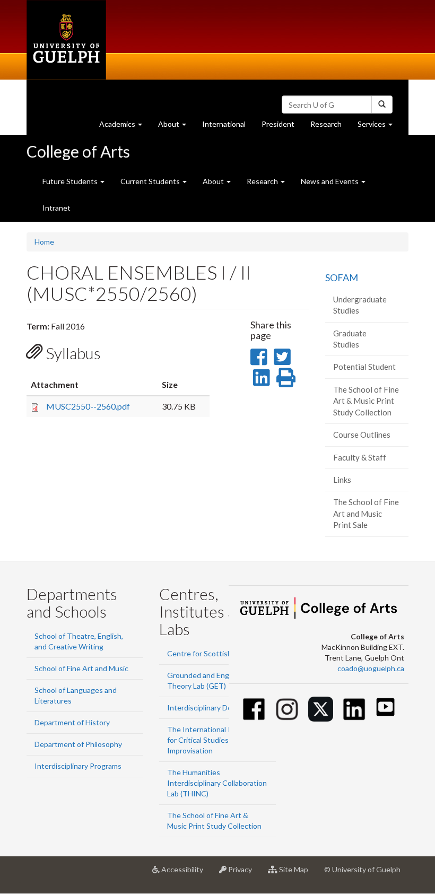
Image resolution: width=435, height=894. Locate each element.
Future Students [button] (70, 181)
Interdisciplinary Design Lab (213, 707)
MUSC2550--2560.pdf (88, 406)
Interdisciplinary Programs (77, 765)
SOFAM (341, 277)
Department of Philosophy (78, 744)
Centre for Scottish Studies (213, 653)
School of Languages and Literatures (75, 695)
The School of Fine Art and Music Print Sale (366, 513)
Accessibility (185, 873)
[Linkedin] (354, 709)
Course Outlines (361, 434)
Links (342, 479)
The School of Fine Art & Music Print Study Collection (366, 401)
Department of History (72, 722)
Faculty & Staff (359, 457)
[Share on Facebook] (258, 356)
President (278, 123)
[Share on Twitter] (282, 356)
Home (44, 241)
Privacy (243, 873)
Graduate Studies (350, 338)
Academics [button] (124, 127)
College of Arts (78, 151)
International (224, 123)
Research (330, 127)
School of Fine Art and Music (81, 668)
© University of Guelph (362, 869)
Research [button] (263, 181)
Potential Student (364, 366)
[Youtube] (385, 707)
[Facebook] (253, 709)
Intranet (56, 207)
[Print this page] (285, 377)
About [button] (176, 127)
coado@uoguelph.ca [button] (370, 668)
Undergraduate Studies (360, 304)
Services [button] (379, 127)
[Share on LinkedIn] (261, 377)
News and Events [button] (330, 181)
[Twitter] (320, 709)
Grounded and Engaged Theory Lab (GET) (206, 680)
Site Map (296, 873)
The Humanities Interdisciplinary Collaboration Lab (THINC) (217, 783)
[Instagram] (287, 709)
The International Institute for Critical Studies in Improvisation (212, 740)
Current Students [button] (150, 181)
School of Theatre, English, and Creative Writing (78, 641)
